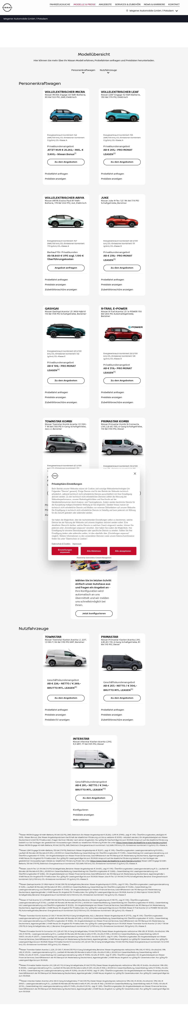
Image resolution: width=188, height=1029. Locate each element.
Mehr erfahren (81, 819)
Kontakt (174, 4)
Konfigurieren (80, 809)
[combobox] (154, 11)
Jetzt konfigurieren (94, 613)
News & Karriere (154, 4)
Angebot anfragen (66, 267)
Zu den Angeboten (66, 162)
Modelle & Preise (85, 4)
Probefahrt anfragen (56, 173)
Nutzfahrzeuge (108, 70)
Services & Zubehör (128, 4)
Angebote (105, 4)
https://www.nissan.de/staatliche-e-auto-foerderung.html (141, 843)
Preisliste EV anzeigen (57, 719)
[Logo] (7, 8)
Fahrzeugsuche (60, 4)
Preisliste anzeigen (55, 178)
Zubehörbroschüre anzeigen (61, 289)
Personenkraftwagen (83, 70)
